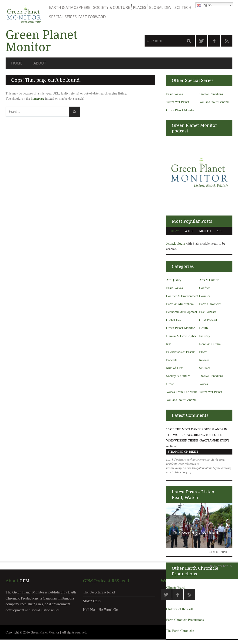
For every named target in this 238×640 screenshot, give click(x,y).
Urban (170, 384)
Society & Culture (111, 7)
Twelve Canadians (211, 94)
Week (189, 231)
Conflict (204, 288)
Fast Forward (208, 312)
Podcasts (171, 360)
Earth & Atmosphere (69, 7)
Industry (204, 336)
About (39, 63)
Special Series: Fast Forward (77, 16)
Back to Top (219, 566)
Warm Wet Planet (177, 102)
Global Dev (160, 7)
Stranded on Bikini (183, 451)
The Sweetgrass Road (195, 532)
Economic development (181, 312)
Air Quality (173, 280)
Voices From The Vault (181, 392)
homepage (37, 98)
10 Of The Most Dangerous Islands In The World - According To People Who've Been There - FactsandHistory (197, 434)
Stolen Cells (92, 600)
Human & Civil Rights (181, 336)
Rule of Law (174, 368)
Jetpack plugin (175, 243)
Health (203, 328)
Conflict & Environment (182, 296)
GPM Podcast (208, 320)
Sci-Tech (183, 7)
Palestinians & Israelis (180, 352)
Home (16, 63)
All (219, 231)
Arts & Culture (209, 280)
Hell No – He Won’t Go (100, 609)
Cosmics (204, 296)
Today (174, 231)
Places (139, 7)
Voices (203, 384)
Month (205, 231)
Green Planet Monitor (180, 110)
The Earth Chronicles (180, 630)
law (168, 344)
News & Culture (210, 344)
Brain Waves (174, 94)
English (206, 5)
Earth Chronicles (210, 304)
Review (204, 360)
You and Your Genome (214, 102)
